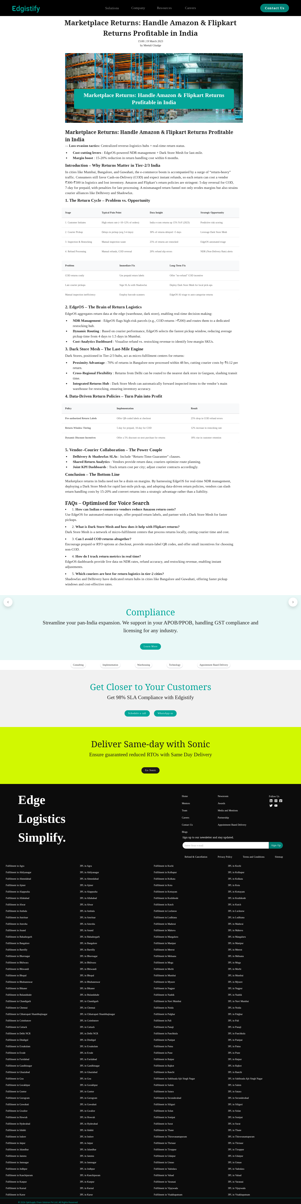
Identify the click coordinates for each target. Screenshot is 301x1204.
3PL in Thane (234, 1130)
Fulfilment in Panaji (164, 1027)
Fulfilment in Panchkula (166, 1033)
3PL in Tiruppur (236, 1149)
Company (138, 8)
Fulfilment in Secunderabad (167, 1098)
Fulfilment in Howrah (16, 1117)
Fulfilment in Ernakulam (18, 1046)
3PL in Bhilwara (88, 962)
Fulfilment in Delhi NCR (18, 1033)
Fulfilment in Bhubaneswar (19, 982)
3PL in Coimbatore (89, 1020)
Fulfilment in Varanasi (165, 1181)
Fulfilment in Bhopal (16, 975)
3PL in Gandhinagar (90, 1065)
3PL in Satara (234, 1091)
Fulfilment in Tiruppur (165, 1149)
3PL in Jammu (87, 1156)
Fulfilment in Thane (164, 1130)
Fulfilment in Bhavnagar (18, 956)
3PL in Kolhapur (236, 872)
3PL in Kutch (234, 904)
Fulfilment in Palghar (164, 1014)
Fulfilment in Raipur (164, 1059)
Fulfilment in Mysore (164, 982)
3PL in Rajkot (235, 1065)
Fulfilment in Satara (164, 1091)
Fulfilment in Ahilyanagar (18, 872)
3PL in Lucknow (236, 911)
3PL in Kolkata (235, 879)
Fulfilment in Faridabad (17, 1059)
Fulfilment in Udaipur (165, 1156)
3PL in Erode (86, 1053)
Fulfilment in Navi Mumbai (167, 1001)
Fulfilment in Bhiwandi (17, 969)
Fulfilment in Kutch (163, 904)
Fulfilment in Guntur (16, 1091)
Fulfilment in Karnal (16, 1188)
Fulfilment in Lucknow (165, 911)
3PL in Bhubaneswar (90, 982)
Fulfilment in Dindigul (17, 1040)
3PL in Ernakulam (89, 1046)
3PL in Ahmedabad (89, 879)
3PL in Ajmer (86, 885)
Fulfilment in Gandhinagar (19, 1065)
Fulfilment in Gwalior (17, 1111)
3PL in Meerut (235, 949)
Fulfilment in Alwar (15, 904)
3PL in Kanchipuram (90, 1175)
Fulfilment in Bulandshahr (19, 995)
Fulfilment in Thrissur (165, 1143)
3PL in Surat (234, 1123)
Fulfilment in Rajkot (164, 1065)
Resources (164, 8)
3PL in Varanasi (235, 1181)
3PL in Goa (85, 1078)
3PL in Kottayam (236, 891)
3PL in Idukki (87, 1130)
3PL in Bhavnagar (89, 956)
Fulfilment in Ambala (16, 911)
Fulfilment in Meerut (164, 949)
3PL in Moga (234, 962)
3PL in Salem (234, 1085)
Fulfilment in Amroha (16, 924)
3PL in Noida (234, 1007)
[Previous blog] (8, 602)
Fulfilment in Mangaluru (166, 937)
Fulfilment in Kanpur (16, 1181)
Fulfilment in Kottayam (165, 891)
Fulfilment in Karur (15, 1194)
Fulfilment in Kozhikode (166, 898)
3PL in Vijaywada (236, 1188)
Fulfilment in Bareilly (16, 949)
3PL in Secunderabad (238, 1098)
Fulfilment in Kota (163, 885)
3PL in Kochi (234, 866)
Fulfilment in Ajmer (16, 885)
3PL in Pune (234, 1053)
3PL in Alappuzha (88, 891)
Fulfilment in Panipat (164, 1040)
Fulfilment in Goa (15, 1078)
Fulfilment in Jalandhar (17, 1149)
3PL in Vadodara (236, 1169)
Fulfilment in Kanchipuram (19, 1175)
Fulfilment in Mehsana (165, 956)
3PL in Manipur (236, 943)
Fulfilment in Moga (163, 962)
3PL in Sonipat (235, 1117)
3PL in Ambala (87, 911)
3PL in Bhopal (87, 975)
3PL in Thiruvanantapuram (241, 1136)
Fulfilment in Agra (15, 866)
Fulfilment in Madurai (165, 924)
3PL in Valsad (234, 1175)
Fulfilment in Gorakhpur (18, 1085)
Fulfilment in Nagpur (164, 988)
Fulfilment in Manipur (165, 943)
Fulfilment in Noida (163, 1007)
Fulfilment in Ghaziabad (18, 1072)
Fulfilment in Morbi (164, 969)
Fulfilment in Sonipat (164, 1117)
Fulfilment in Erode (15, 1053)
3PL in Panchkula (236, 1033)
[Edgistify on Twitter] (271, 806)
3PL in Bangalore (88, 943)
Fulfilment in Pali (162, 1020)
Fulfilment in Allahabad (17, 898)
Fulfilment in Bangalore (17, 943)
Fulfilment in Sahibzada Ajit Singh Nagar (174, 1078)
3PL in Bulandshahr (89, 995)
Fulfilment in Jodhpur (16, 1169)
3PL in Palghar (235, 1014)
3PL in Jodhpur (87, 1169)
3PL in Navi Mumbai (238, 1001)
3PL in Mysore (235, 982)
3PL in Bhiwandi (88, 969)
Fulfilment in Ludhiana (165, 917)
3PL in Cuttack (87, 1027)
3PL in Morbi (234, 969)
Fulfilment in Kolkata (164, 879)
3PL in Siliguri (235, 1104)
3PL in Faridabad (88, 1059)
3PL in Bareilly (87, 949)
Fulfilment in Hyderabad (18, 1123)
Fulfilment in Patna (163, 1046)
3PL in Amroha (87, 924)
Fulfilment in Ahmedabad (18, 879)
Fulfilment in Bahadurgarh (19, 937)
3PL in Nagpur (235, 988)
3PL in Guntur (87, 1091)
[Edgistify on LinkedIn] (271, 801)
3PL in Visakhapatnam (239, 1194)
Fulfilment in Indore (16, 1136)
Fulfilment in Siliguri (164, 1104)
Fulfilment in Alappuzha (18, 891)
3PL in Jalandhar (88, 1149)
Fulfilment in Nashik (164, 995)
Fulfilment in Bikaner (16, 988)
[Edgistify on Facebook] (281, 801)
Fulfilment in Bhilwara (17, 962)
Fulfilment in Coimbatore (18, 1020)
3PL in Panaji (234, 1027)
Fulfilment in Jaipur (15, 1143)
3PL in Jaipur (86, 1143)
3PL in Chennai (87, 1007)
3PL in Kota (234, 885)
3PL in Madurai (235, 924)
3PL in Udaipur (235, 1156)
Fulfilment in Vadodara (165, 1169)
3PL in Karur (86, 1194)
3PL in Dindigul (88, 1040)
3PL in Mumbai (235, 975)
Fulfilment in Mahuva (164, 930)
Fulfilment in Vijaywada (166, 1188)
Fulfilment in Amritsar (17, 917)
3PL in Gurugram (88, 1098)
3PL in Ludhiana (236, 917)
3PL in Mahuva (235, 930)
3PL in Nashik (235, 995)
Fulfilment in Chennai (17, 1007)
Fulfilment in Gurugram (18, 1098)
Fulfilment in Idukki (16, 1130)
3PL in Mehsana (236, 956)
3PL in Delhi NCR (89, 1033)
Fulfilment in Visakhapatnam (168, 1194)
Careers (190, 8)
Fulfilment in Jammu (16, 1156)
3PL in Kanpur (87, 1181)
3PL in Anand (86, 930)
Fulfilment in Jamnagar (17, 1162)
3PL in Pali (233, 1020)
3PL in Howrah (87, 1117)
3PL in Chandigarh (89, 1001)
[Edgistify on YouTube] (276, 806)
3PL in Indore (87, 1136)
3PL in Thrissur (235, 1143)
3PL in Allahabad (88, 898)
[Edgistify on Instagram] (276, 801)
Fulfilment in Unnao (164, 1162)
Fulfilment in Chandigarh (18, 1001)
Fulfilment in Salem (164, 1085)
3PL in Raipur (235, 1059)
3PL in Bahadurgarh (90, 937)
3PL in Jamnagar (88, 1162)
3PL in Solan (234, 1111)
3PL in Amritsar (88, 917)
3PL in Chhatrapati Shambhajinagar (97, 1014)
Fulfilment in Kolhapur (165, 872)
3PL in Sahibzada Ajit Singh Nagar (245, 1078)
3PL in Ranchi (235, 1072)
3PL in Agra (86, 866)
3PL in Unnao (235, 1162)
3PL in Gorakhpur (89, 1085)
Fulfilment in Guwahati (17, 1104)
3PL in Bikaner (87, 988)
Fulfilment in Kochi (163, 866)
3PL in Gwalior (87, 1111)
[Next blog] (293, 602)
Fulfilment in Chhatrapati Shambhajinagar (26, 1014)
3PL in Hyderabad (89, 1123)
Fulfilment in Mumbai (165, 975)
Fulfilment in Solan (163, 1111)
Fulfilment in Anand (16, 930)
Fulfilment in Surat (163, 1123)
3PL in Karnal (87, 1188)
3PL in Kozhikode (237, 898)
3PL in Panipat (235, 1040)
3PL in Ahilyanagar (89, 872)
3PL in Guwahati (88, 1104)
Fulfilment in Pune (163, 1053)
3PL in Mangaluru (237, 937)
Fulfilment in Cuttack (16, 1027)
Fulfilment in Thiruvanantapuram (170, 1136)
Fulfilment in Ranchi (164, 1072)
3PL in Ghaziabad (88, 1072)
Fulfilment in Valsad (164, 1175)
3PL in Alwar (86, 904)
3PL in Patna (234, 1046)
